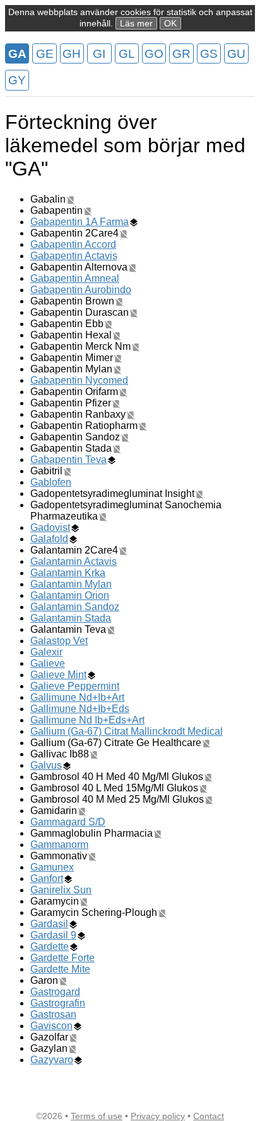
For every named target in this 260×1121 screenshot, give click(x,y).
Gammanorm (59, 844)
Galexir (46, 652)
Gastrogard (55, 991)
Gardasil (49, 923)
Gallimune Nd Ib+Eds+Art (87, 720)
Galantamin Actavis (73, 561)
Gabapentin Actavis (73, 255)
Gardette (49, 946)
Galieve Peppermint (74, 686)
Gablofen (50, 482)
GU (236, 53)
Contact (208, 1116)
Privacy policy (158, 1116)
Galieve (47, 663)
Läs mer (136, 23)
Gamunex (52, 867)
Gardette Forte (62, 957)
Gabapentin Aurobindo (80, 289)
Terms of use (96, 1116)
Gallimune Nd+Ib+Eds (79, 708)
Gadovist (50, 527)
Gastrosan (53, 1014)
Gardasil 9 (53, 935)
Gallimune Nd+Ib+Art (77, 697)
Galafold (49, 538)
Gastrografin (57, 1003)
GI (99, 53)
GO (154, 53)
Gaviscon (51, 1025)
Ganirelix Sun (61, 889)
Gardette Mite (60, 969)
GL (127, 53)
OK (170, 23)
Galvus (46, 765)
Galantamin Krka (67, 572)
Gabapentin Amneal (74, 278)
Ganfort (46, 878)
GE (45, 53)
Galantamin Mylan (71, 584)
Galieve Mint (58, 674)
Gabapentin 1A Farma (79, 221)
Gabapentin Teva (68, 459)
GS (209, 53)
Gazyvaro (51, 1059)
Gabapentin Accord (73, 244)
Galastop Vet (59, 640)
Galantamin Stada (70, 618)
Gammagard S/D (67, 822)
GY (17, 80)
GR (181, 53)
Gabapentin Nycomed (79, 380)
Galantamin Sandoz (74, 606)
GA (17, 53)
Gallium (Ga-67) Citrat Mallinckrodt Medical (126, 731)
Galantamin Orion (69, 595)
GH (71, 53)
